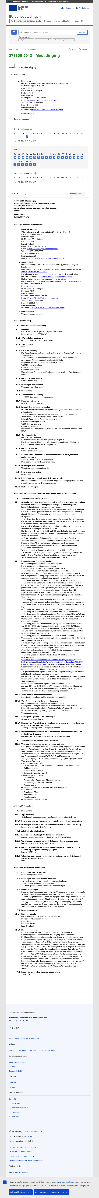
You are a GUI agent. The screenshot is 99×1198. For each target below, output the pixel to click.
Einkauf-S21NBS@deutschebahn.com (41, 100)
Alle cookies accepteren (20, 1192)
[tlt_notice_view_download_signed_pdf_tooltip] (27, 136)
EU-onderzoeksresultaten (18, 1108)
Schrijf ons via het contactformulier (22, 1156)
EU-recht (12, 1099)
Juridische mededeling (17, 1062)
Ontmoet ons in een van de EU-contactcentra (26, 1161)
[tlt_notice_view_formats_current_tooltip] (83, 194)
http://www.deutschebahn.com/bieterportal (47, 110)
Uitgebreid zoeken (26, 40)
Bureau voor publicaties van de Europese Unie (28, 1017)
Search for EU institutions (18, 1172)
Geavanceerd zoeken (43, 40)
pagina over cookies (64, 1182)
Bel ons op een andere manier (20, 1152)
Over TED (13, 1083)
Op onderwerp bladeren (62, 40)
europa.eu (27, 1136)
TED (10, 49)
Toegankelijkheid (15, 1071)
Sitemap (12, 1087)
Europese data (14, 1103)
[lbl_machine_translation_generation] (35, 173)
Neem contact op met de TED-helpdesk (24, 1039)
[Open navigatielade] (12, 66)
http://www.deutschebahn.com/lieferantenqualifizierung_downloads (48, 660)
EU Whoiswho (14, 1112)
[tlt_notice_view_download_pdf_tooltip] (15, 157)
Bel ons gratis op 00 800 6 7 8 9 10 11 (23, 1147)
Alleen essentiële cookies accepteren (51, 1192)
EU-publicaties (14, 1117)
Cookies (12, 1067)
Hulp (10, 1034)
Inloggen (68, 8)
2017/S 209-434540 (63, 837)
